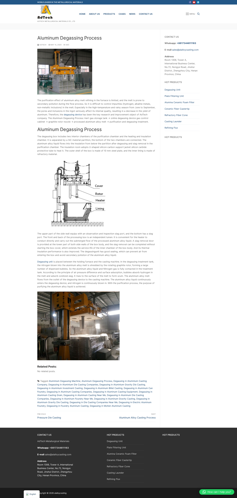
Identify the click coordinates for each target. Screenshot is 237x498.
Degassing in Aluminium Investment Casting (60, 388)
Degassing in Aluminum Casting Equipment (115, 391)
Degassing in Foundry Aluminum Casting (68, 405)
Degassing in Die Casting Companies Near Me (94, 402)
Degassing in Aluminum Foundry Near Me (71, 398)
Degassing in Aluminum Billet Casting (103, 388)
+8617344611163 (186, 43)
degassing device (72, 114)
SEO (67, 45)
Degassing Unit (172, 89)
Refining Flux (171, 127)
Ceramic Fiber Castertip (177, 108)
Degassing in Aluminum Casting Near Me (85, 395)
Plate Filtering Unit (174, 96)
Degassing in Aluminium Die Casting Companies (73, 384)
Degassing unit (45, 261)
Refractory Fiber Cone (176, 115)
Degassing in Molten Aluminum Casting (110, 405)
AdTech (42, 45)
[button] (216, 492)
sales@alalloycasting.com (185, 49)
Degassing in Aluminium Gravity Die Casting (122, 384)
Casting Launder (173, 121)
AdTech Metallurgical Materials (53, 441)
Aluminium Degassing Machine (64, 381)
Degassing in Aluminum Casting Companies (69, 391)
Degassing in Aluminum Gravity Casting (114, 398)
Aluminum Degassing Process (97, 381)
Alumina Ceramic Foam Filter (179, 102)
